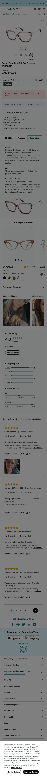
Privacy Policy (16, 767)
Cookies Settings (14, 772)
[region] (23, 758)
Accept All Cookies (31, 772)
